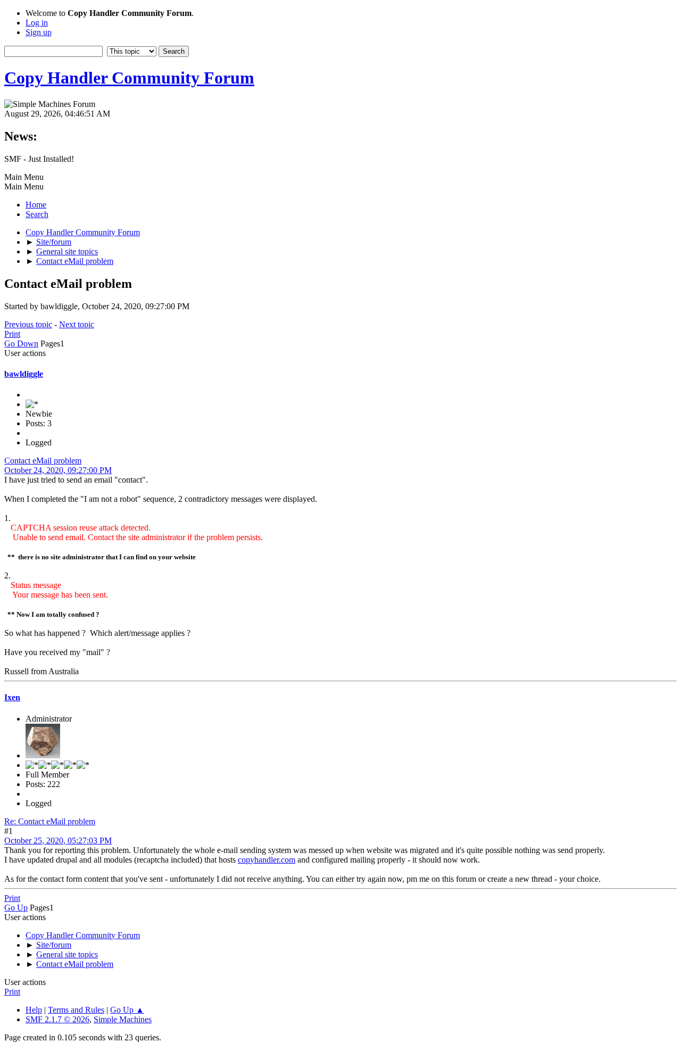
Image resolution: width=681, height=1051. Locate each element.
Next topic (76, 324)
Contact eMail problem (42, 460)
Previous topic (28, 324)
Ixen (12, 697)
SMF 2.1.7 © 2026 (57, 1019)
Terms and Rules (76, 1009)
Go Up (16, 907)
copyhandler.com (266, 859)
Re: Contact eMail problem (49, 821)
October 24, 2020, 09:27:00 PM (58, 470)
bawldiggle (23, 373)
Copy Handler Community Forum (129, 77)
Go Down (21, 343)
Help (34, 1009)
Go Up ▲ (127, 1009)
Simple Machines (123, 1019)
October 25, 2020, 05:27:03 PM (58, 840)
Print (12, 333)
